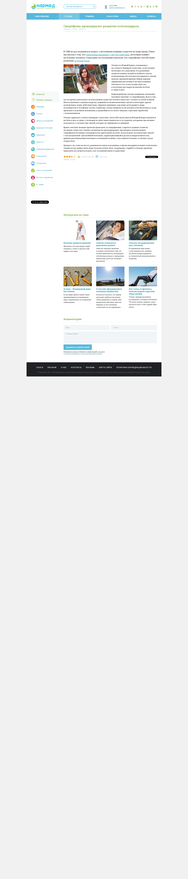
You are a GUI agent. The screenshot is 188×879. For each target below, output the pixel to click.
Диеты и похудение (44, 121)
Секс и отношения (44, 170)
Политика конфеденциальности (133, 367)
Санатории (112, 16)
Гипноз (39, 113)
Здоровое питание (44, 128)
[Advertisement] (110, 41)
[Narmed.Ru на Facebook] (135, 6)
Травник (89, 16)
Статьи (68, 16)
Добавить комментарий (77, 347)
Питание (51, 367)
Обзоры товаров (44, 100)
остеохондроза (82, 60)
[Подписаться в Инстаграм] (156, 6)
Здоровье (40, 135)
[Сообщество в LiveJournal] (144, 6)
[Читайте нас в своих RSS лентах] (150, 6)
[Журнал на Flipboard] (147, 6)
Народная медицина (45, 149)
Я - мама (40, 184)
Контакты (76, 367)
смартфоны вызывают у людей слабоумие (107, 54)
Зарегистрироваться (117, 8)
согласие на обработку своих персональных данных (83, 353)
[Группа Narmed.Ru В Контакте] (132, 6)
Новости (40, 94)
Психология (41, 156)
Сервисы (151, 16)
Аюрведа (40, 106)
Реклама (90, 367)
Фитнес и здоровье (44, 177)
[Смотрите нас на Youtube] (141, 6)
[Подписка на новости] (153, 6)
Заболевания (42, 16)
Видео (133, 16)
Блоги (40, 367)
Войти (111, 5)
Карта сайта (105, 367)
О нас (64, 367)
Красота (39, 142)
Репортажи (41, 163)
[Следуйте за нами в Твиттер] (138, 6)
